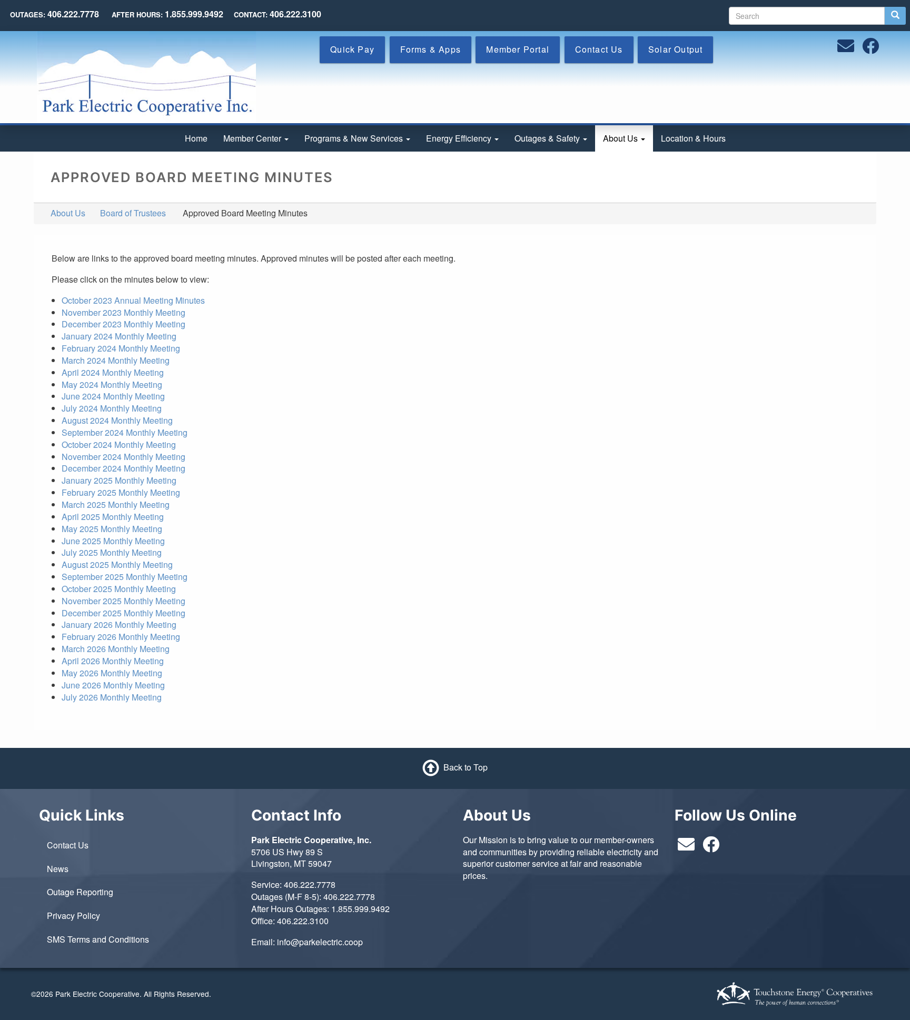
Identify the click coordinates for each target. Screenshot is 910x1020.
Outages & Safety (548, 138)
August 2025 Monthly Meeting (117, 564)
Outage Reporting (80, 892)
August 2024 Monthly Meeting (117, 420)
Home (196, 138)
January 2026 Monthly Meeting (119, 624)
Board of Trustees (133, 213)
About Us (621, 138)
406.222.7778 (309, 884)
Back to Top (465, 767)
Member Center (253, 138)
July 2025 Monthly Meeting (112, 552)
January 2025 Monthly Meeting (119, 480)
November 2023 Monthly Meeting (123, 312)
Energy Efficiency (459, 138)
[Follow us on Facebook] (870, 49)
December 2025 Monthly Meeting (123, 613)
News (57, 869)
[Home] (146, 76)
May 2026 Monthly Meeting (112, 673)
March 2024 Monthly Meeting (116, 360)
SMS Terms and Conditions (98, 939)
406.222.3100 (303, 921)
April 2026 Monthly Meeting (113, 661)
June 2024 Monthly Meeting (113, 396)
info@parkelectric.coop (320, 942)
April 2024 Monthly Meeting (113, 372)
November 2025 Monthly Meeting (123, 601)
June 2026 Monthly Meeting (113, 685)
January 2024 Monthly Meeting (119, 336)
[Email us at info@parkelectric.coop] (845, 49)
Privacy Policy (73, 915)
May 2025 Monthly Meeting (112, 529)
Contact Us (67, 845)
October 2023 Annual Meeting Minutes (133, 300)
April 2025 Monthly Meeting (113, 517)
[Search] (895, 16)
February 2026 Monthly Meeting (121, 637)
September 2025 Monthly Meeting (124, 577)
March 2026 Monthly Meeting (116, 649)
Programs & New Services (354, 138)
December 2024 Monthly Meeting (123, 468)
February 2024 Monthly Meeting (121, 348)
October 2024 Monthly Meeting (119, 444)
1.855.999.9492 (360, 909)
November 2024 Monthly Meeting (123, 457)
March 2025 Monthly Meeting (116, 504)
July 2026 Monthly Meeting (112, 697)
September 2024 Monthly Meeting (124, 432)
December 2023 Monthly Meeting (123, 324)
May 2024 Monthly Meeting (112, 384)
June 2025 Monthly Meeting (113, 541)
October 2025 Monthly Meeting (119, 589)
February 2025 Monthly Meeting (121, 492)
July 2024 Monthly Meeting (112, 408)
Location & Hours (693, 138)
